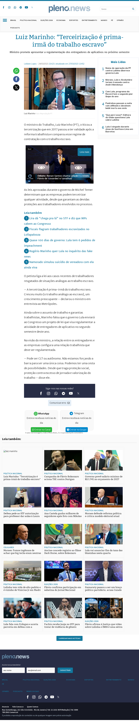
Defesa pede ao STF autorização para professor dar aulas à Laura (22, 515)
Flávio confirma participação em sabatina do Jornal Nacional (62, 589)
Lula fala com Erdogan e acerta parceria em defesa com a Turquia (21, 627)
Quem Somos (32, 706)
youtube (26, 7)
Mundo (104, 20)
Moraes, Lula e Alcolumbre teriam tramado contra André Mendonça (118, 82)
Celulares (9, 547)
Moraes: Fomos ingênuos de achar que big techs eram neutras (22, 552)
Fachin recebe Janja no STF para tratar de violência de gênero (62, 625)
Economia (60, 20)
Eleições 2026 (47, 20)
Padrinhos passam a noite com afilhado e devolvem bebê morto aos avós (118, 105)
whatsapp (15, 7)
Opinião (120, 20)
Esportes (73, 20)
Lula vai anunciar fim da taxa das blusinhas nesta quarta (103, 552)
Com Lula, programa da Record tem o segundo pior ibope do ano (119, 94)
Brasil (13, 20)
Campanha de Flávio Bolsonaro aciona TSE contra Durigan (61, 478)
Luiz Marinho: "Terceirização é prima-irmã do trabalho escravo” (22, 478)
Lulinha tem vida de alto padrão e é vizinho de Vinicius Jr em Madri (22, 589)
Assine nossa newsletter (11, 665)
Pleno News (69, 9)
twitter (32, 7)
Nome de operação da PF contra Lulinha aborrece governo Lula (118, 70)
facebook (3, 7)
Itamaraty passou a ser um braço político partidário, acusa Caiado (103, 589)
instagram (9, 7)
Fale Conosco (17, 706)
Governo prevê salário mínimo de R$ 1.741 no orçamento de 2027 (103, 478)
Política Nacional (28, 20)
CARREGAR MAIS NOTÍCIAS (69, 638)
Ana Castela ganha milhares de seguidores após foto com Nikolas (63, 515)
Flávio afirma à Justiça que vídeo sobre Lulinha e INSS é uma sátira (103, 625)
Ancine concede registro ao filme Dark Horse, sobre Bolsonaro (62, 552)
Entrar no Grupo (77, 429)
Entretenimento (89, 20)
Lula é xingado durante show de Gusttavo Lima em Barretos (119, 129)
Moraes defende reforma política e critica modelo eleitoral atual (103, 515)
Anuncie (5, 706)
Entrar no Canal (42, 429)
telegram (20, 7)
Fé (112, 20)
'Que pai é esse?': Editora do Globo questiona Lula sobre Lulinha (118, 117)
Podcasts (15, 28)
